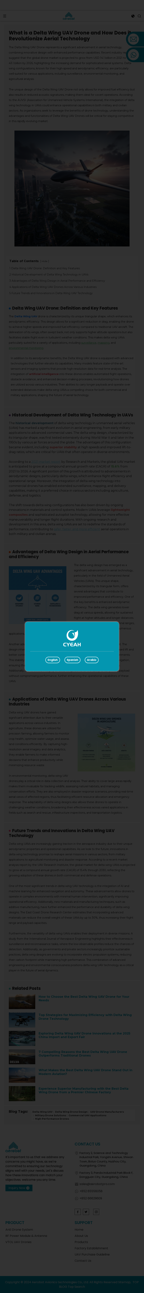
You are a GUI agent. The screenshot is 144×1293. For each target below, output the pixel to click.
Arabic (91, 660)
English (53, 660)
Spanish (72, 660)
